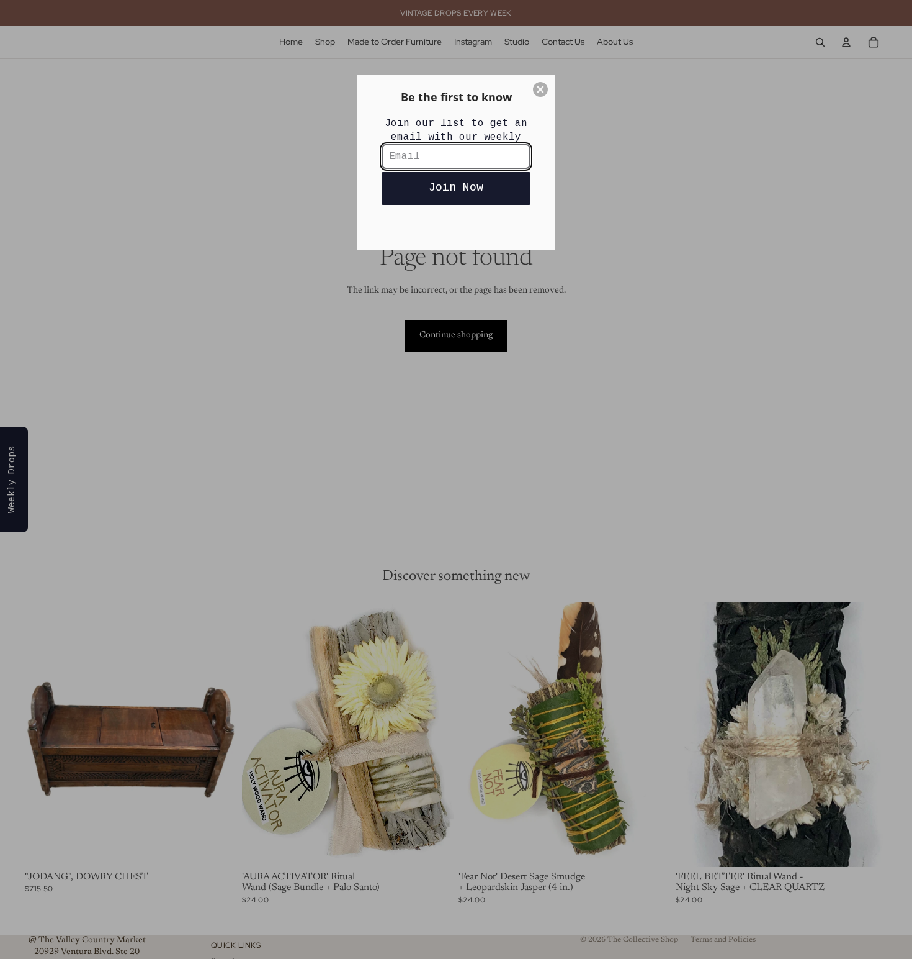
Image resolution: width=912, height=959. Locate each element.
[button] (540, 89)
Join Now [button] (456, 187)
